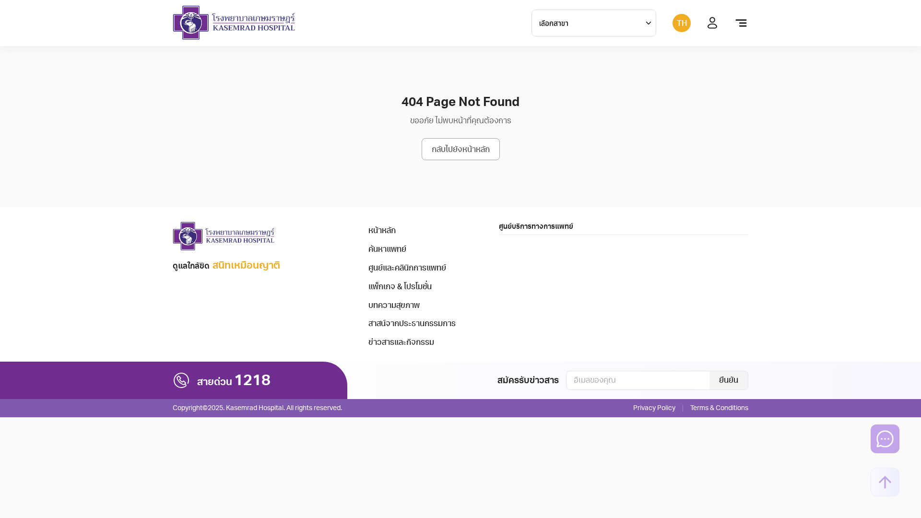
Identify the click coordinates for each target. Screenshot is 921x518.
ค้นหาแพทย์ (387, 249)
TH (682, 23)
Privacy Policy (654, 408)
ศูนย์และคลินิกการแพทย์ (407, 268)
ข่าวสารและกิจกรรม (401, 342)
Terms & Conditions (719, 408)
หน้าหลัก (382, 230)
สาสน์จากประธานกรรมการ (412, 324)
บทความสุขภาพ (394, 305)
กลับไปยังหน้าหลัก (461, 149)
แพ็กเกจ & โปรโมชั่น (400, 287)
